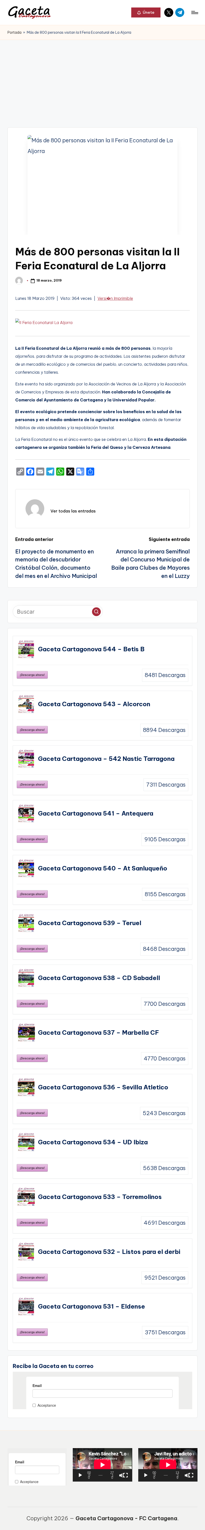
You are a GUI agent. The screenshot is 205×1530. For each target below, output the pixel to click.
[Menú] (194, 12)
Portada (15, 32)
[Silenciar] (121, 1475)
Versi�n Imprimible (115, 298)
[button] (146, 12)
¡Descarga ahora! (32, 675)
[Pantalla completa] (125, 1475)
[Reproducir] (80, 1475)
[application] (102, 1464)
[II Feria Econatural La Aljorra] (43, 324)
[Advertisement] (102, 77)
